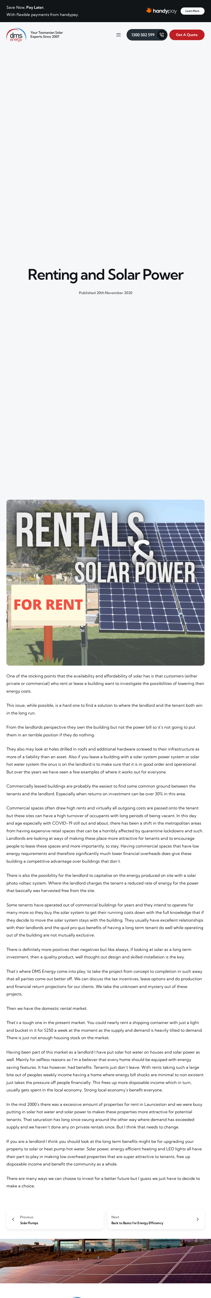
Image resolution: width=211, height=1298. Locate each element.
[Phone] (147, 35)
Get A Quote (187, 34)
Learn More (192, 11)
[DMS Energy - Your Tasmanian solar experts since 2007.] (34, 35)
